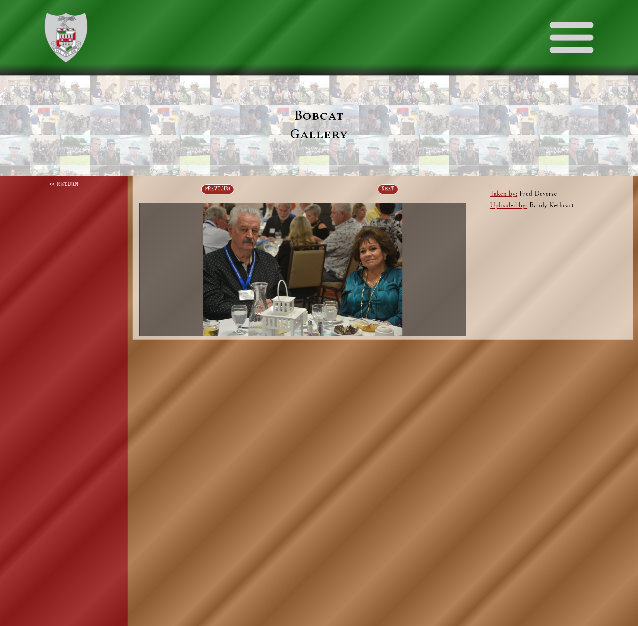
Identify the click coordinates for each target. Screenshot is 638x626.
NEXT (387, 189)
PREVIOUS (217, 189)
